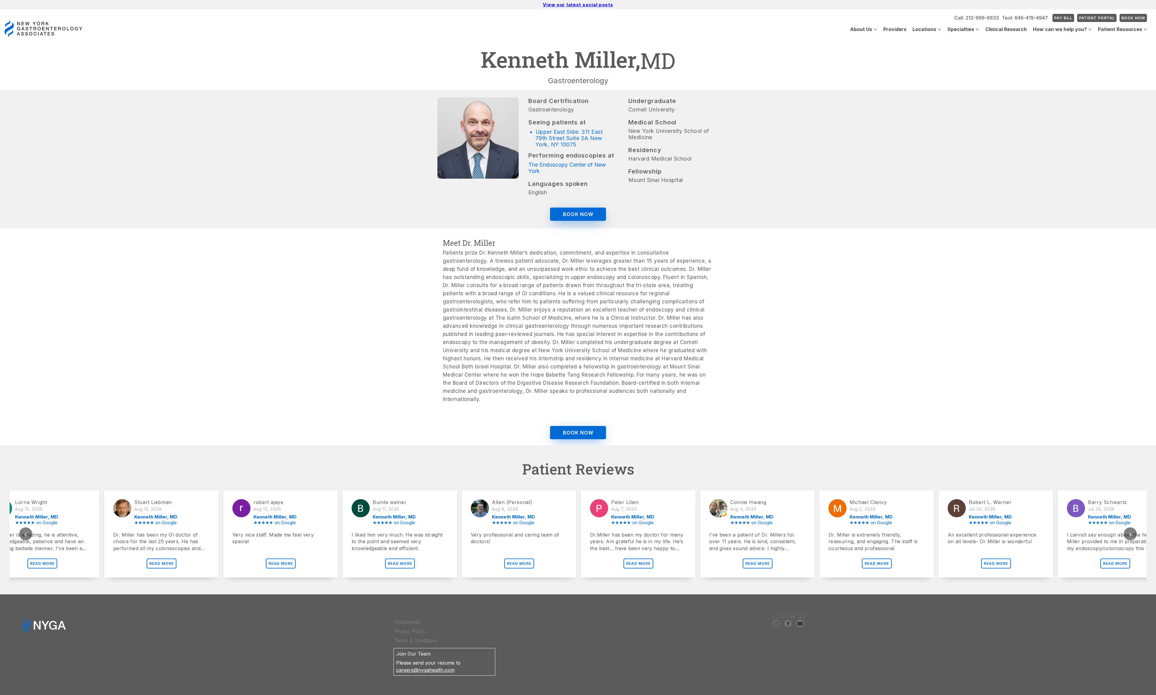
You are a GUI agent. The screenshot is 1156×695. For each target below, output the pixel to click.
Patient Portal (1097, 18)
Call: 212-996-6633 (976, 18)
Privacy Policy (410, 631)
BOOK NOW (578, 214)
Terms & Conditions (416, 640)
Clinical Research (1006, 29)
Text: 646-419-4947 (1025, 18)
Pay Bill (1063, 18)
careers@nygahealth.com (425, 670)
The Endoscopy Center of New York (567, 167)
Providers (894, 29)
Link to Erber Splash (1132, 692)
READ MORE (67, 563)
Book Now (1133, 18)
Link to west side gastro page (1074, 692)
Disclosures (408, 622)
